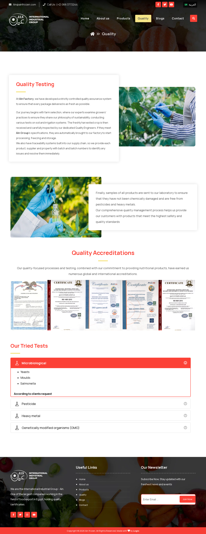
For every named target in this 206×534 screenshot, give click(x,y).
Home (82, 479)
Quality (82, 494)
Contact (83, 504)
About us (84, 484)
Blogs (82, 499)
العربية (192, 4)
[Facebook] (158, 4)
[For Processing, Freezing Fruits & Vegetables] (29, 19)
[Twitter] (165, 4)
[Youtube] (171, 4)
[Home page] (92, 31)
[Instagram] (27, 515)
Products (84, 489)
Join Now (187, 499)
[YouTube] (34, 515)
